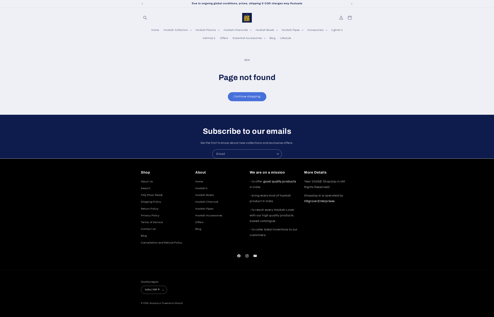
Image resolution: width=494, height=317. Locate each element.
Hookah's (201, 188)
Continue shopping (247, 96)
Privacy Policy (150, 215)
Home (199, 181)
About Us (147, 181)
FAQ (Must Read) (151, 195)
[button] (145, 17)
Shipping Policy (151, 202)
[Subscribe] (277, 153)
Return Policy (150, 208)
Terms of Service (152, 222)
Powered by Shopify (172, 303)
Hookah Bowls (204, 195)
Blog (144, 235)
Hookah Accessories (208, 215)
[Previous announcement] (142, 3)
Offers (199, 222)
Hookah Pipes (204, 208)
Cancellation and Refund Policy (161, 242)
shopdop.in (155, 303)
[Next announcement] (352, 3)
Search (146, 188)
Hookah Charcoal (206, 202)
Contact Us (148, 229)
